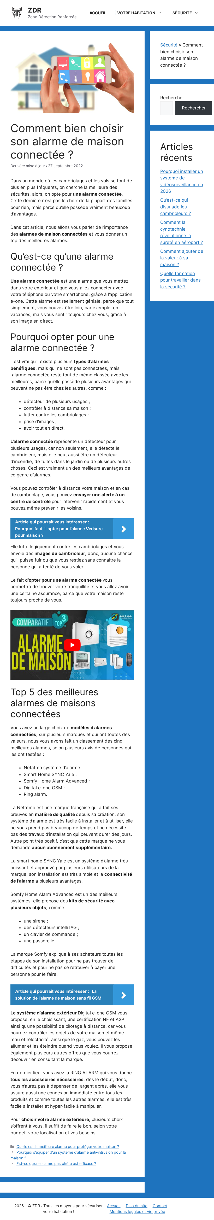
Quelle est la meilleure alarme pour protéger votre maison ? (67, 1146)
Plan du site (136, 1205)
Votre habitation (136, 12)
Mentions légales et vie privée (137, 1211)
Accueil (98, 12)
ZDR (34, 10)
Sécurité (182, 12)
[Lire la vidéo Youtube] (72, 645)
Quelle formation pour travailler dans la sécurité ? (180, 280)
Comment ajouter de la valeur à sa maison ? (181, 258)
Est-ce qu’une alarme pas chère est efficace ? (56, 1163)
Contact (160, 1205)
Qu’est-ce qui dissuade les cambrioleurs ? (175, 206)
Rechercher (172, 97)
